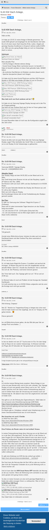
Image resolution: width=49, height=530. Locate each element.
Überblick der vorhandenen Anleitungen (22, 357)
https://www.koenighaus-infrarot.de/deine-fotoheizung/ (21, 404)
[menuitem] (6, 2)
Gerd (3, 220)
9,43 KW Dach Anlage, (12, 12)
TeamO (4, 329)
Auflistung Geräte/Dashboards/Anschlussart (14, 353)
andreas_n (5, 291)
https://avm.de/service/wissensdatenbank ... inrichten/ (19, 458)
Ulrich (9, 14)
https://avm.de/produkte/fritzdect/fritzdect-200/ (17, 420)
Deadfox (4, 23)
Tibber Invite (5, 364)
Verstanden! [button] (36, 521)
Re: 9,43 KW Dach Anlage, (12, 134)
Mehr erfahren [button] (9, 526)
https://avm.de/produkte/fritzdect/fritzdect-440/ (17, 425)
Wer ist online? (25, 509)
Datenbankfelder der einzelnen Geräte (12, 355)
